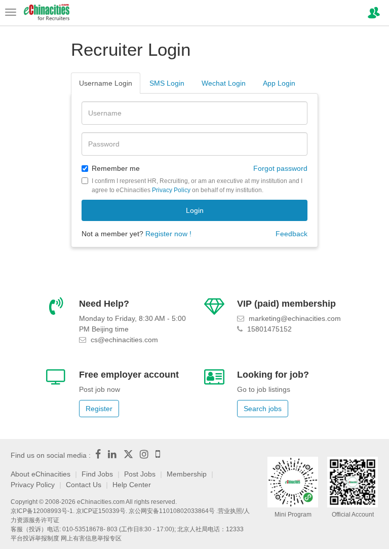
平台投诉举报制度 (35, 538)
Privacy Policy (171, 190)
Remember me (116, 168)
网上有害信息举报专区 (91, 538)
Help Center (131, 485)
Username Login (105, 83)
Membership (187, 474)
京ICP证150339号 (101, 511)
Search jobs (263, 409)
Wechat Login (224, 83)
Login (195, 210)
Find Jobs (97, 474)
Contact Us (83, 485)
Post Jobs (139, 474)
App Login (279, 83)
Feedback (291, 234)
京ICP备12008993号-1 (42, 511)
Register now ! (168, 234)
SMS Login (166, 83)
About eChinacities (40, 474)
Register (99, 409)
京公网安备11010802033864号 (172, 511)
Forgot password (280, 168)
